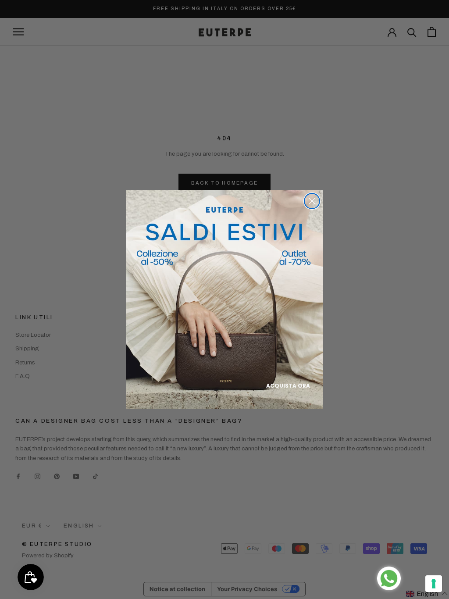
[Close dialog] (312, 201)
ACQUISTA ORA (288, 385)
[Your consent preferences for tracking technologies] (433, 583)
